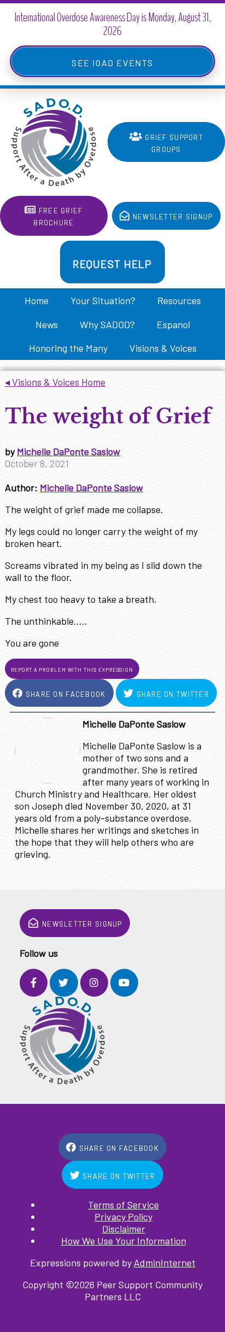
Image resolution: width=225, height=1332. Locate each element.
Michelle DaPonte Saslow (68, 451)
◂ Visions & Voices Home (55, 382)
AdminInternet (165, 1263)
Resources (179, 300)
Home (37, 300)
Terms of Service (123, 1205)
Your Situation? (102, 300)
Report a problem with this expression (72, 669)
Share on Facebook (64, 693)
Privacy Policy (123, 1217)
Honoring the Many (68, 348)
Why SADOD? (107, 324)
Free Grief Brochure (57, 215)
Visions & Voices (163, 348)
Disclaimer (123, 1229)
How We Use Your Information (123, 1241)
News (46, 324)
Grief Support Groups (173, 142)
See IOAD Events (112, 61)
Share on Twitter (171, 693)
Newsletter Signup (172, 216)
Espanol (173, 324)
